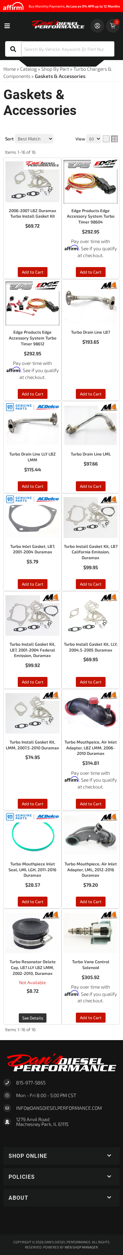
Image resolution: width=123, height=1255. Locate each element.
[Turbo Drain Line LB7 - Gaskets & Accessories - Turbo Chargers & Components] (91, 303)
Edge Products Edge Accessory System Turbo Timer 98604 (90, 216)
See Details (32, 1017)
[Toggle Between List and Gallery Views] (110, 139)
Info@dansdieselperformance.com (59, 1108)
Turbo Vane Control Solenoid (90, 964)
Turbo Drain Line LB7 (90, 332)
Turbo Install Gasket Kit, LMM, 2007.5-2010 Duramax (32, 744)
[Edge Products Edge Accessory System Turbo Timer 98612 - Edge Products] (47, 285)
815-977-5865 (30, 1082)
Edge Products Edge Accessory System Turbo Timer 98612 (32, 338)
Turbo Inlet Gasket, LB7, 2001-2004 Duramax (32, 549)
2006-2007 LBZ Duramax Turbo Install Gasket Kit (32, 213)
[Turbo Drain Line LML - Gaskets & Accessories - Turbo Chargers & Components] (91, 425)
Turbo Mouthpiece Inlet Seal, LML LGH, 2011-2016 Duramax (32, 869)
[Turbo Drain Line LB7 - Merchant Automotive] (109, 285)
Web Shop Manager (81, 1247)
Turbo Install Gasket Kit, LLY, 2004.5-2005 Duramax (91, 647)
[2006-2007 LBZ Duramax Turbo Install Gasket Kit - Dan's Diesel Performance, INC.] (42, 163)
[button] (59, 49)
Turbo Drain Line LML (91, 453)
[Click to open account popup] (97, 26)
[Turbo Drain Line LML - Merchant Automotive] (109, 407)
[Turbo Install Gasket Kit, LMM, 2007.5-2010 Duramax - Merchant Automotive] (50, 694)
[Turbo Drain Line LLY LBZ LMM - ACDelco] (32, 407)
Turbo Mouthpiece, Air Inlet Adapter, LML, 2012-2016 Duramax (91, 869)
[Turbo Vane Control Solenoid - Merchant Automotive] (109, 914)
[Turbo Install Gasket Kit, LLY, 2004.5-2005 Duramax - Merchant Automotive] (109, 596)
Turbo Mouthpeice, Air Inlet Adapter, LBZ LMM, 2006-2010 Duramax (91, 747)
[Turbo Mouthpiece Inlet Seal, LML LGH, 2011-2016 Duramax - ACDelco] (32, 816)
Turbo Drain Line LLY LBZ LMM (32, 456)
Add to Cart (32, 271)
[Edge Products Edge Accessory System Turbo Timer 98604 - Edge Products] (105, 163)
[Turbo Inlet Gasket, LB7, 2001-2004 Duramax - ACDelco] (32, 499)
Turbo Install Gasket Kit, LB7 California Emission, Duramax (91, 552)
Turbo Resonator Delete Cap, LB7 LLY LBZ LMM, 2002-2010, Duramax (33, 967)
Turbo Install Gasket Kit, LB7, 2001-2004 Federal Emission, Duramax (32, 650)
